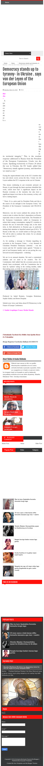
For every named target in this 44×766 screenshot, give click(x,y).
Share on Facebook (13, 347)
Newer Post (5, 443)
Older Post (38, 443)
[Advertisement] (22, 28)
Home (7, 2)
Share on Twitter (31, 347)
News (22, 90)
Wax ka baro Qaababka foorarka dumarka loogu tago (23, 625)
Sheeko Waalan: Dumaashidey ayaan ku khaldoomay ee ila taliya (23, 643)
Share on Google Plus (14, 353)
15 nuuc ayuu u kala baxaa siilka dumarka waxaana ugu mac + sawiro (24, 634)
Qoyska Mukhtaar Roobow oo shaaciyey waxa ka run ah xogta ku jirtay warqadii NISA (21, 667)
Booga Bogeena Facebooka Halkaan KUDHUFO (20, 342)
